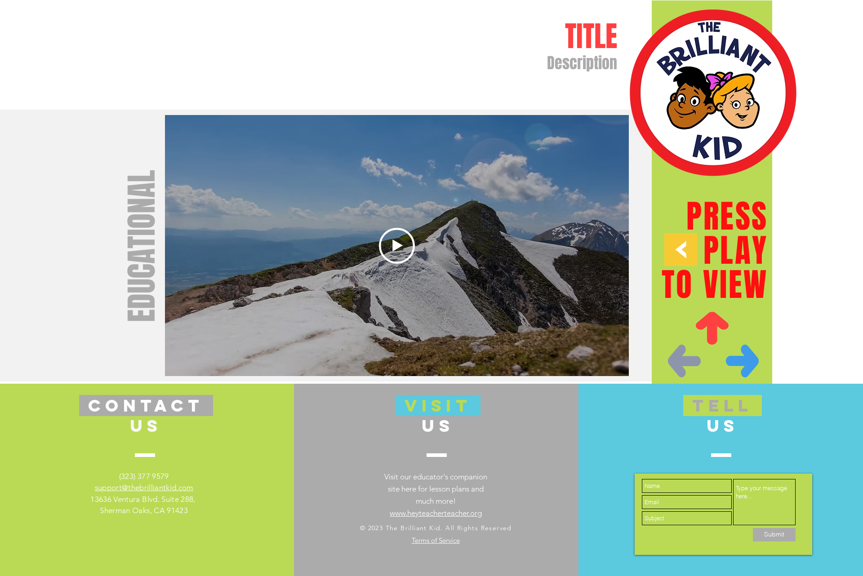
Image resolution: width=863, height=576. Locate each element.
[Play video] (397, 246)
